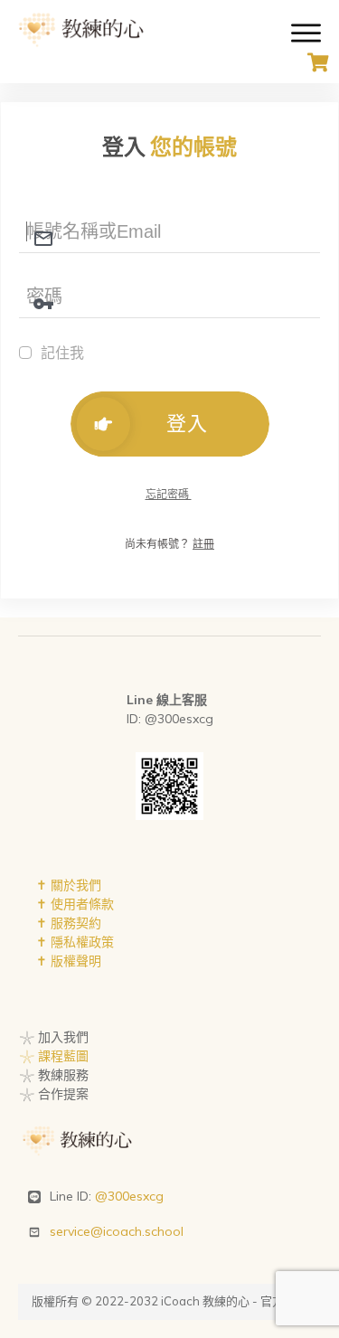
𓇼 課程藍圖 (54, 1056)
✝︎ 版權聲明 (68, 961)
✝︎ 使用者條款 (75, 904)
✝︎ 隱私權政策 (75, 942)
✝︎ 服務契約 (68, 923)
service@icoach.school (117, 1231)
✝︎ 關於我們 (68, 885)
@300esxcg (129, 1196)
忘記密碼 (169, 494)
